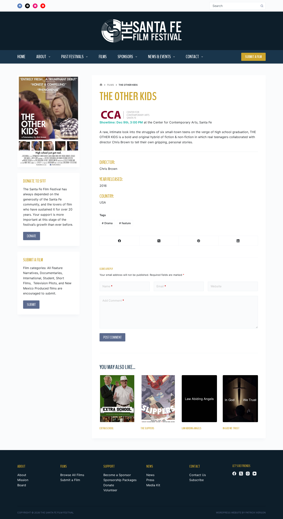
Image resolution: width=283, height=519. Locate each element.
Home (21, 57)
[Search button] (261, 5)
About (41, 57)
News (150, 475)
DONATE (31, 236)
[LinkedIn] (238, 241)
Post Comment (112, 337)
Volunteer (110, 490)
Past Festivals (72, 57)
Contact (192, 57)
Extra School (107, 428)
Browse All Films (72, 475)
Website (216, 286)
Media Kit (153, 485)
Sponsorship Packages (119, 480)
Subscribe (196, 480)
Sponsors (125, 57)
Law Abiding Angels (191, 428)
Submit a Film (253, 56)
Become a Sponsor (117, 475)
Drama (107, 223)
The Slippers (147, 428)
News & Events (159, 57)
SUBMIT (31, 304)
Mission (22, 480)
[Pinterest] (199, 241)
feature (125, 223)
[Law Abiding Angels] (199, 398)
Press (150, 480)
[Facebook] (19, 5)
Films (103, 57)
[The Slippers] (158, 398)
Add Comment (113, 300)
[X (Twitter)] (27, 5)
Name (107, 286)
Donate (108, 485)
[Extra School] (117, 398)
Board (21, 485)
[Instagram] (35, 5)
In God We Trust (231, 428)
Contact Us (197, 475)
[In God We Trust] (240, 398)
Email (161, 286)
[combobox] (234, 6)
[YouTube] (42, 5)
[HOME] (101, 84)
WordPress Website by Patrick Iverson (241, 512)
